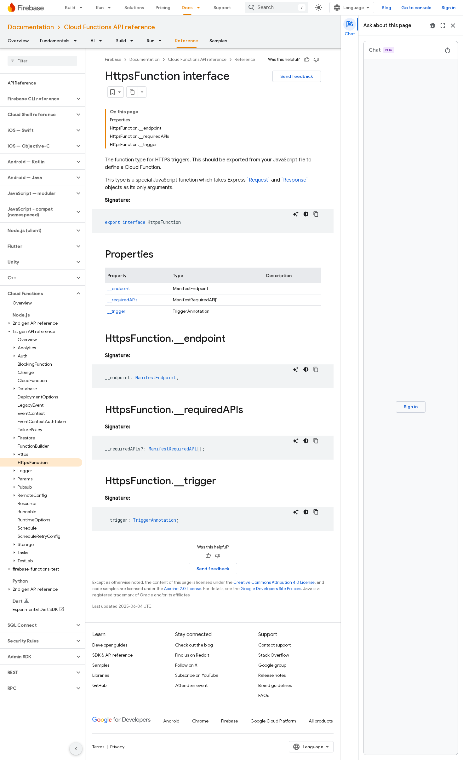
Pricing (163, 7)
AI (92, 41)
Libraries (100, 675)
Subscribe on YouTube (196, 675)
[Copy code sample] (316, 214)
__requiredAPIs (122, 300)
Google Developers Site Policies (271, 588)
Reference (186, 41)
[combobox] (276, 7)
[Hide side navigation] (76, 748)
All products (321, 721)
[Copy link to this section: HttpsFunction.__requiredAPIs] (249, 410)
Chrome (200, 721)
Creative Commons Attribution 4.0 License (274, 582)
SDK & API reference (112, 655)
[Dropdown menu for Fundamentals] (77, 40)
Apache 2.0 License (182, 588)
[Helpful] (307, 59)
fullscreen (443, 25)
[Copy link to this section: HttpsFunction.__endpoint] (232, 339)
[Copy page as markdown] (132, 92)
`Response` (294, 180)
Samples (218, 41)
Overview (18, 41)
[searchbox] (42, 61)
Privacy (117, 746)
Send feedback (296, 76)
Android (171, 721)
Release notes (272, 675)
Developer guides (109, 645)
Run (100, 7)
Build (70, 7)
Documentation (31, 27)
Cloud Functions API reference (109, 27)
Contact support (274, 645)
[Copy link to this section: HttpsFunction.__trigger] (222, 481)
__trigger (116, 311)
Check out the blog (194, 645)
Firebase (113, 59)
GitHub (99, 685)
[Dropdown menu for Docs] (200, 7)
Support (222, 7)
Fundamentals (55, 41)
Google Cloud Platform (273, 721)
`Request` (258, 180)
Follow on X (186, 665)
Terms (98, 746)
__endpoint (118, 288)
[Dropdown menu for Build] (82, 7)
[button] (37, 99)
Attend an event (191, 685)
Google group (272, 665)
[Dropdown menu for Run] (111, 7)
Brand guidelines (275, 685)
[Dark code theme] (306, 214)
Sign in (448, 7)
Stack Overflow (273, 655)
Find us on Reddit (192, 655)
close (453, 25)
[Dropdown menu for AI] (102, 40)
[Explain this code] (296, 214)
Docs (187, 7)
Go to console (416, 7)
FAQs (263, 695)
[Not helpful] (316, 59)
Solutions (134, 7)
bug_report (433, 25)
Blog (386, 7)
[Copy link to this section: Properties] (159, 255)
